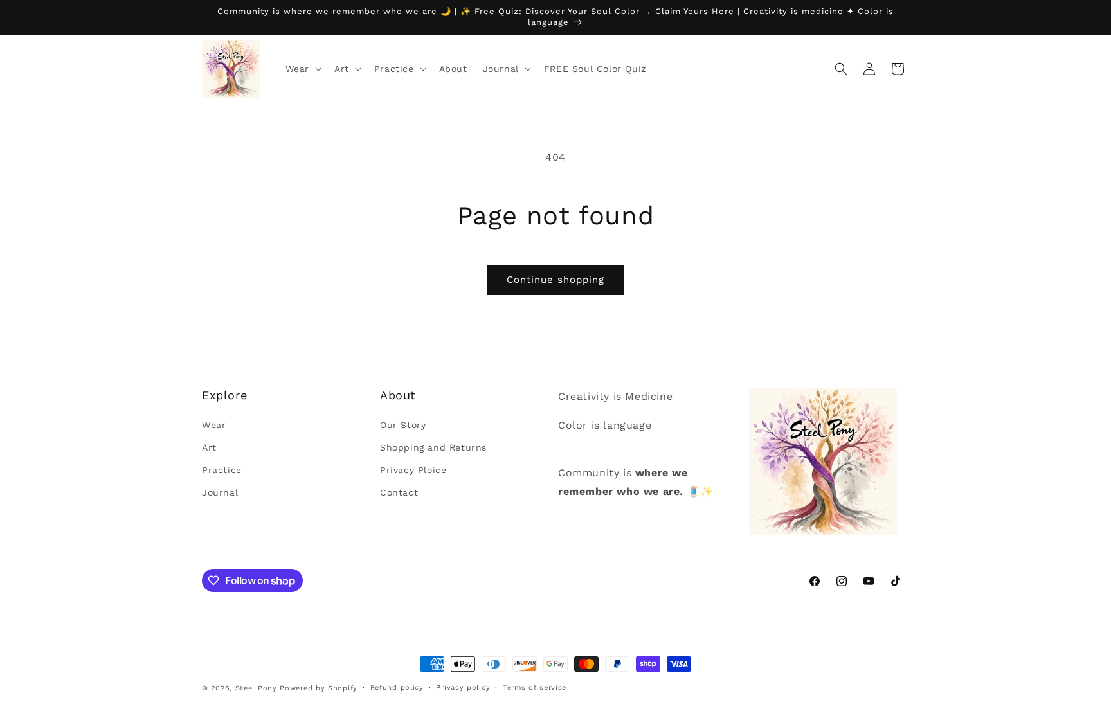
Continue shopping (555, 279)
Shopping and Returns (433, 447)
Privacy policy (463, 687)
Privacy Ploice (413, 470)
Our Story (403, 425)
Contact (399, 492)
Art (209, 447)
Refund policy (397, 687)
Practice (222, 470)
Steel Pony (256, 688)
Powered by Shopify (318, 688)
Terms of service (534, 687)
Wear (214, 425)
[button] (302, 68)
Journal (220, 492)
